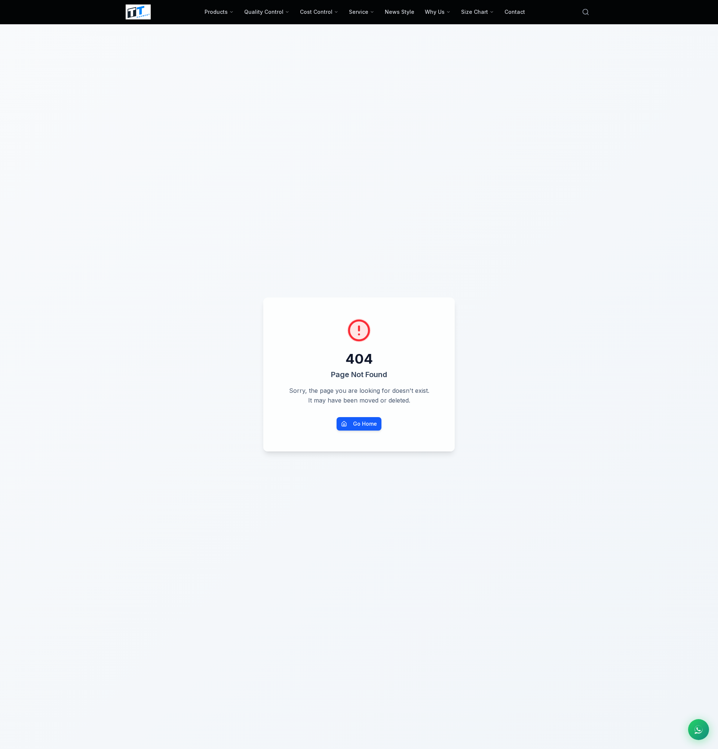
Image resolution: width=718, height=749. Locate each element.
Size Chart (474, 12)
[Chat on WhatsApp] (698, 729)
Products (216, 12)
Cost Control (316, 12)
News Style (399, 12)
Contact (514, 12)
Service (358, 12)
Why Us (435, 12)
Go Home (365, 423)
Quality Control (263, 12)
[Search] (585, 12)
